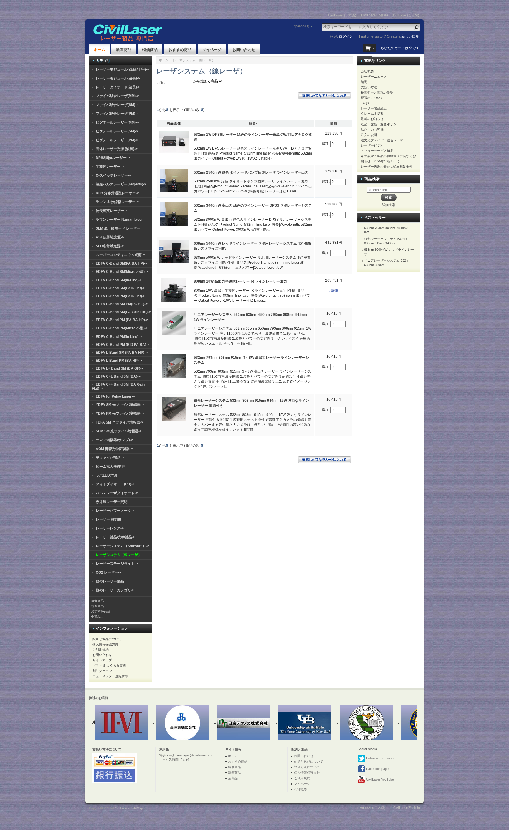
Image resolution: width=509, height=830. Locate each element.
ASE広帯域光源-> (110, 237)
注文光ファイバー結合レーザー (383, 140)
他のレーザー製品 (110, 581)
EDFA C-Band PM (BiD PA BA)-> (122, 345)
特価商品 (150, 49)
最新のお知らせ (372, 119)
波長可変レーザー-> (111, 211)
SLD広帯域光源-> (110, 246)
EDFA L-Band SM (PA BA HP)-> (122, 353)
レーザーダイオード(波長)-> (118, 87)
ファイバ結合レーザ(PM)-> (117, 114)
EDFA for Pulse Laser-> (115, 396)
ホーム (99, 49)
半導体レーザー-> (110, 167)
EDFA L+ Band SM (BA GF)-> (119, 368)
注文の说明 (369, 135)
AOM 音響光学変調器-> (114, 449)
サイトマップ (102, 660)
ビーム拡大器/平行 (110, 466)
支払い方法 (369, 87)
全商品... (97, 616)
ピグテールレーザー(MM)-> (117, 122)
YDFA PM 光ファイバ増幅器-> (120, 413)
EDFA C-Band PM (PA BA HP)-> (122, 320)
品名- (253, 123)
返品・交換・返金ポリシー (380, 124)
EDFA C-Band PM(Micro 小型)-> (122, 328)
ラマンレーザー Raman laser (119, 220)
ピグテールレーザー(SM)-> (117, 131)
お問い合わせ (243, 49)
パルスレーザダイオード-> (117, 493)
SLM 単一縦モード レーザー (118, 228)
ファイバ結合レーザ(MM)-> (117, 96)
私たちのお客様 (372, 129)
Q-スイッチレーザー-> (113, 175)
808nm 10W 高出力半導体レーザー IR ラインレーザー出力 (240, 281)
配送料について (372, 97)
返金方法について (307, 767)
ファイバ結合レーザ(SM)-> (117, 105)
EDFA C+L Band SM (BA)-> (118, 376)
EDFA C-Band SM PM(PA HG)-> (122, 304)
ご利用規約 (100, 649)
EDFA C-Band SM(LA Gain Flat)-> (123, 312)
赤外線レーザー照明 (112, 502)
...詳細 (333, 290)
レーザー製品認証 (374, 108)
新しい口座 (410, 36)
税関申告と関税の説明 (377, 92)
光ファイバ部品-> (110, 458)
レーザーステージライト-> (117, 564)
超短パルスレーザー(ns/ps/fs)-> (121, 184)
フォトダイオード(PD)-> (115, 484)
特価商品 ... (99, 600)
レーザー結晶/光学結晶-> (115, 537)
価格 (333, 123)
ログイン (346, 36)
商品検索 (372, 179)
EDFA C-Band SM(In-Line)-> (119, 280)
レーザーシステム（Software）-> (122, 546)
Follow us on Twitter (379, 758)
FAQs (365, 103)
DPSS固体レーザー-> (113, 158)
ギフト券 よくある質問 (109, 665)
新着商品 (123, 49)
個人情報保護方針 (105, 644)
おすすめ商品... (102, 611)
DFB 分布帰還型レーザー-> (117, 193)
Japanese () (300, 26)
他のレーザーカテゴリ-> (115, 590)
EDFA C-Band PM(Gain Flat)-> (120, 296)
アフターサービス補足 (377, 150)
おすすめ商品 (179, 49)
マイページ (212, 49)
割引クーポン (102, 671)
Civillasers (122, 808)
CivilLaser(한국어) (406, 15)
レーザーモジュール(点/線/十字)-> (122, 69)
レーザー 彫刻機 (108, 519)
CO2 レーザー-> (108, 572)
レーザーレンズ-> (110, 528)
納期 (364, 82)
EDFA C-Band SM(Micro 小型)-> (122, 272)
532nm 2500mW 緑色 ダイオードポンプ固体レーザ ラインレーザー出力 (251, 172)
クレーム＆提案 (372, 113)
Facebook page (377, 769)
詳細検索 (388, 205)
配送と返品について (107, 639)
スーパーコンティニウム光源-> (120, 255)
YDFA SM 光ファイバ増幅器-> (120, 405)
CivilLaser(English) (374, 15)
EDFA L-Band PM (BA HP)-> (119, 360)
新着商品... (99, 606)
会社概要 (367, 71)
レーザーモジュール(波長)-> (118, 78)
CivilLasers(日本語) (342, 15)
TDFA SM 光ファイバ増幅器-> (119, 422)
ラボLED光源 (106, 475)
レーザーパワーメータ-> (115, 511)
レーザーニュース (374, 76)
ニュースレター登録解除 (110, 676)
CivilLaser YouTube (379, 779)
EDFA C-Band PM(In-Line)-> (119, 337)
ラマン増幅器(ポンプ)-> (114, 440)
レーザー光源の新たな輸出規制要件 (387, 166)
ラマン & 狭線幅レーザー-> (117, 202)
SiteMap (137, 808)
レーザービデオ (372, 145)
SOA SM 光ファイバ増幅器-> (119, 431)
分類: (161, 82)
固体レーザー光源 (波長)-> (117, 149)
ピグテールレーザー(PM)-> (117, 140)
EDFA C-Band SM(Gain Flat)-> (120, 288)
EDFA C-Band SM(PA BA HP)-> (121, 263)
